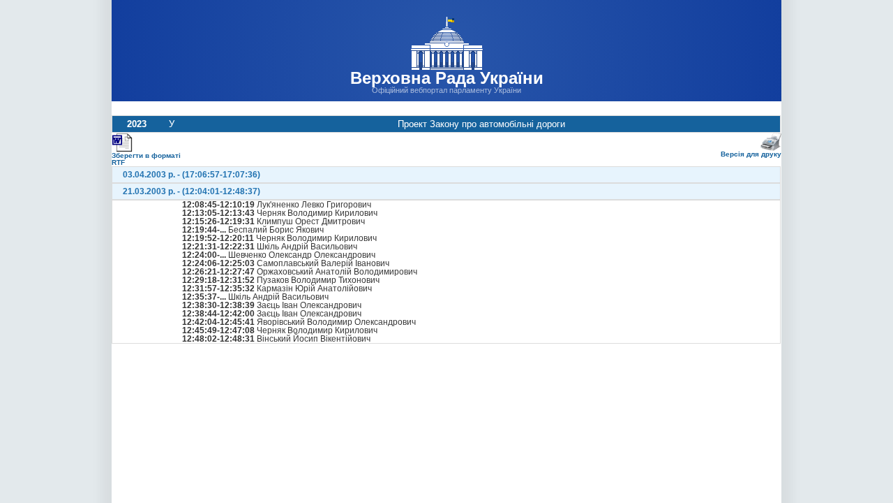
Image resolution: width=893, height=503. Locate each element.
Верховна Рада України (446, 77)
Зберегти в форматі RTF (146, 159)
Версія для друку (751, 154)
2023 (137, 124)
